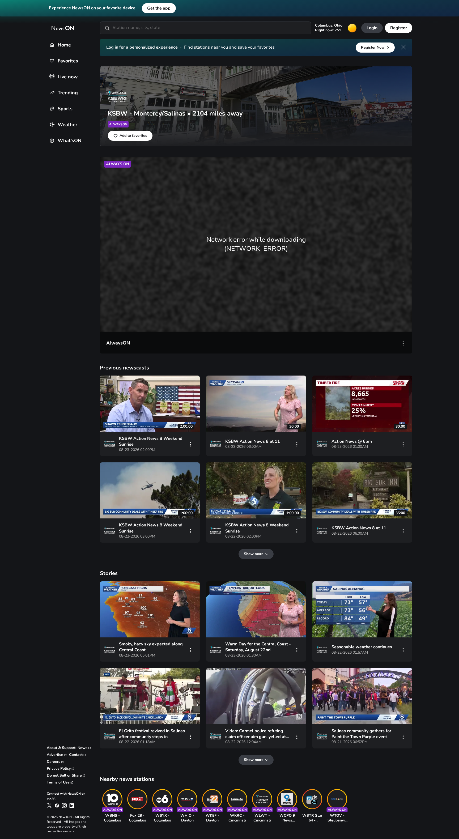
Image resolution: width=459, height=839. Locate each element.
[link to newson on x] (49, 805)
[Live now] (51, 76)
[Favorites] (51, 60)
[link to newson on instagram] (64, 805)
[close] (403, 47)
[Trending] (51, 92)
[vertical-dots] (403, 343)
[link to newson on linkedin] (71, 805)
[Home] (51, 44)
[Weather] (51, 124)
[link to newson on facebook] (57, 805)
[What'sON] (51, 140)
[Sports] (51, 108)
